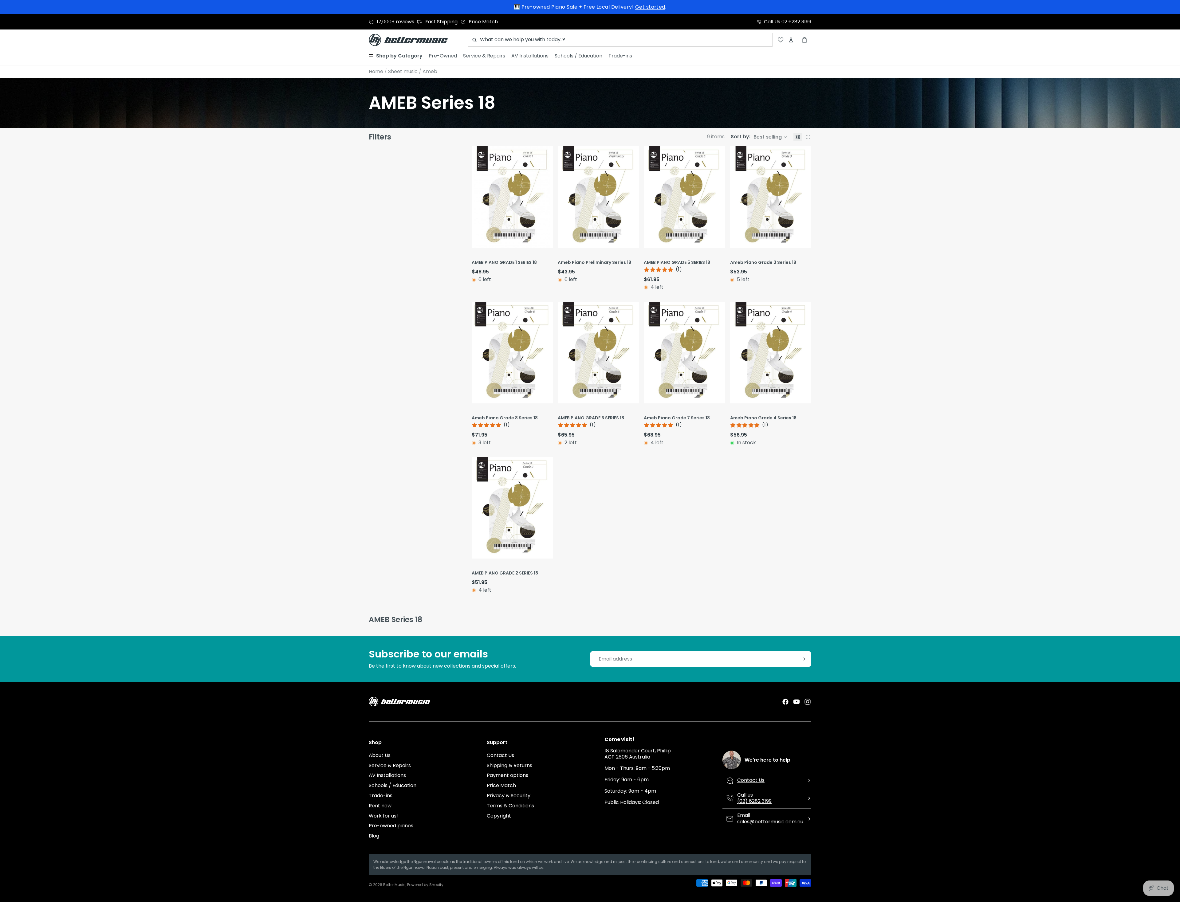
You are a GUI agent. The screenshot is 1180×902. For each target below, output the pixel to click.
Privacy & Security (508, 795)
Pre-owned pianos (391, 825)
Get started (650, 6)
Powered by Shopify (425, 884)
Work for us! (383, 815)
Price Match (501, 785)
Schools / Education (392, 785)
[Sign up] (803, 659)
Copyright (499, 815)
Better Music (394, 884)
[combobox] (620, 39)
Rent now (380, 805)
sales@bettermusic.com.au (770, 821)
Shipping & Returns (509, 765)
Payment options (507, 775)
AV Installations (387, 775)
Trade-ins (380, 795)
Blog (374, 835)
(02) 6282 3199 (754, 801)
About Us (380, 755)
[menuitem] (396, 56)
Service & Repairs (390, 765)
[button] (759, 137)
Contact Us (500, 755)
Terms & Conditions (510, 805)
